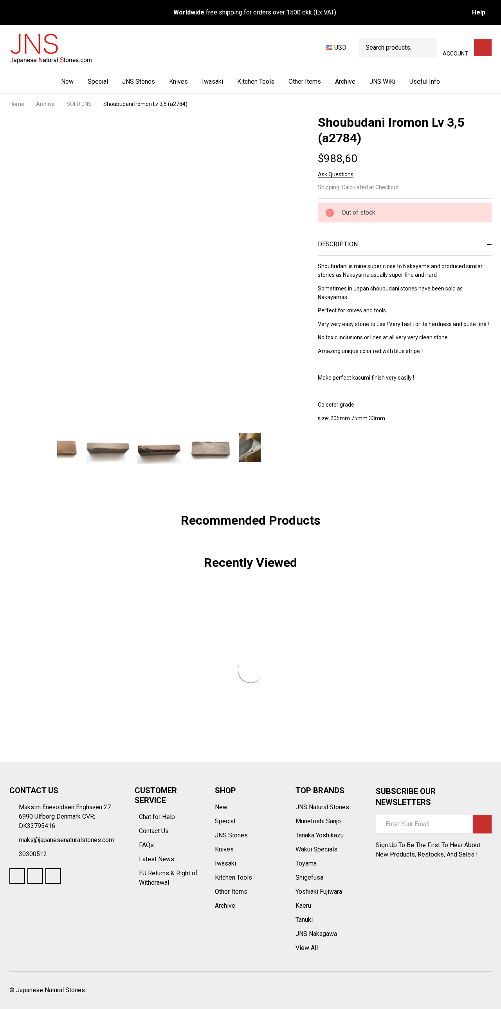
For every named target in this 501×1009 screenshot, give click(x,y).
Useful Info (424, 81)
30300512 (33, 854)
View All (307, 948)
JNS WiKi (382, 81)
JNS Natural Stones (322, 807)
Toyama (306, 863)
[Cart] (483, 47)
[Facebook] (336, 449)
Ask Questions (335, 174)
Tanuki (304, 919)
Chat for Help (158, 817)
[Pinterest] (378, 449)
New (67, 81)
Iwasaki (212, 81)
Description (338, 244)
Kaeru (303, 905)
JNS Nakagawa (316, 933)
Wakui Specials (316, 849)
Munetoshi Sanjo (318, 821)
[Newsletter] (482, 824)
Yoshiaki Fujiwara (319, 891)
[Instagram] (53, 876)
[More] (155, 82)
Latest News (157, 859)
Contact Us (154, 831)
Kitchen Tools (255, 81)
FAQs (146, 845)
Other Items (304, 81)
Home (16, 104)
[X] (364, 449)
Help (478, 12)
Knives (178, 81)
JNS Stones (138, 81)
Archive (345, 81)
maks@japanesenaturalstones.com (66, 840)
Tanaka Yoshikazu (320, 835)
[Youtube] (35, 876)
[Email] (350, 449)
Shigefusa (309, 877)
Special (98, 81)
